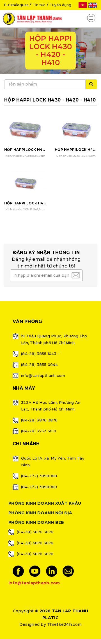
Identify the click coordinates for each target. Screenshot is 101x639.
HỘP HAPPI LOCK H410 (25, 203)
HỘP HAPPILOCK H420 (76, 149)
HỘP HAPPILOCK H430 (25, 149)
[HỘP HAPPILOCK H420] (76, 129)
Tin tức (39, 5)
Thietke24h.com (64, 624)
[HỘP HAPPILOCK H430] (25, 129)
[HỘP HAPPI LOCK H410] (25, 183)
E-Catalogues (16, 5)
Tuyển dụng (61, 5)
